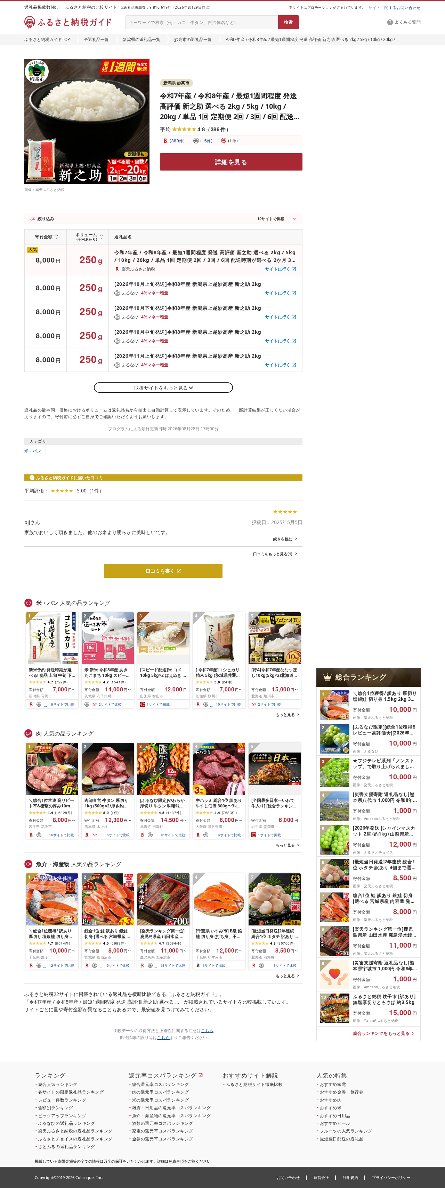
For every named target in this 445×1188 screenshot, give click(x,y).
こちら (207, 1030)
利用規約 (350, 1177)
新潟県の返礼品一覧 (141, 39)
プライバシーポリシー (391, 1177)
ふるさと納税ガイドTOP (47, 39)
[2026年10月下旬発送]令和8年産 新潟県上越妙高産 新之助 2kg (187, 308)
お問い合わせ (288, 1177)
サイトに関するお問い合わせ (395, 7)
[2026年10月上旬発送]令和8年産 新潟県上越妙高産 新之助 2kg (187, 284)
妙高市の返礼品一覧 (193, 39)
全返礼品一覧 (96, 39)
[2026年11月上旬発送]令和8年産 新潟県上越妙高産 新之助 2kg (187, 355)
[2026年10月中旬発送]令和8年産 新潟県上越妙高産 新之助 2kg (187, 332)
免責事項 (176, 1161)
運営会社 (321, 1177)
